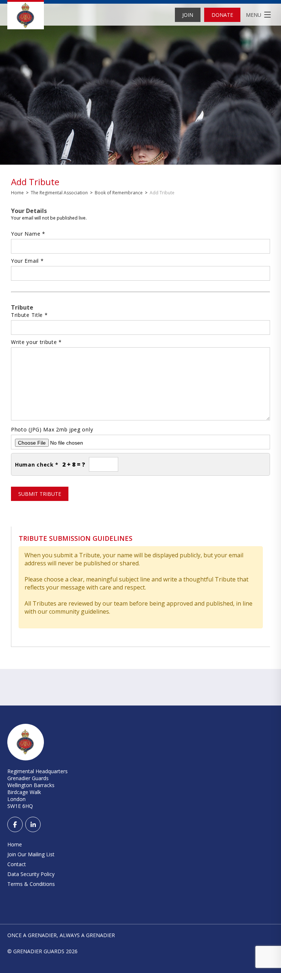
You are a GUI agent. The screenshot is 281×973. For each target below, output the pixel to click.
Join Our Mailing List (31, 854)
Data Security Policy (31, 874)
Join (187, 14)
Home (17, 193)
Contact (16, 864)
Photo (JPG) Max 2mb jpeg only (52, 429)
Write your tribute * (36, 341)
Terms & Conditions (31, 883)
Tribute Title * (29, 314)
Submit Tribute (39, 493)
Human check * (37, 464)
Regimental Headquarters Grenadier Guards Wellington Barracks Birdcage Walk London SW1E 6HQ (37, 788)
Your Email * (27, 260)
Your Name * (28, 233)
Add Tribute (35, 182)
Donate (222, 14)
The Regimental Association (59, 193)
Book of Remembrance (119, 193)
